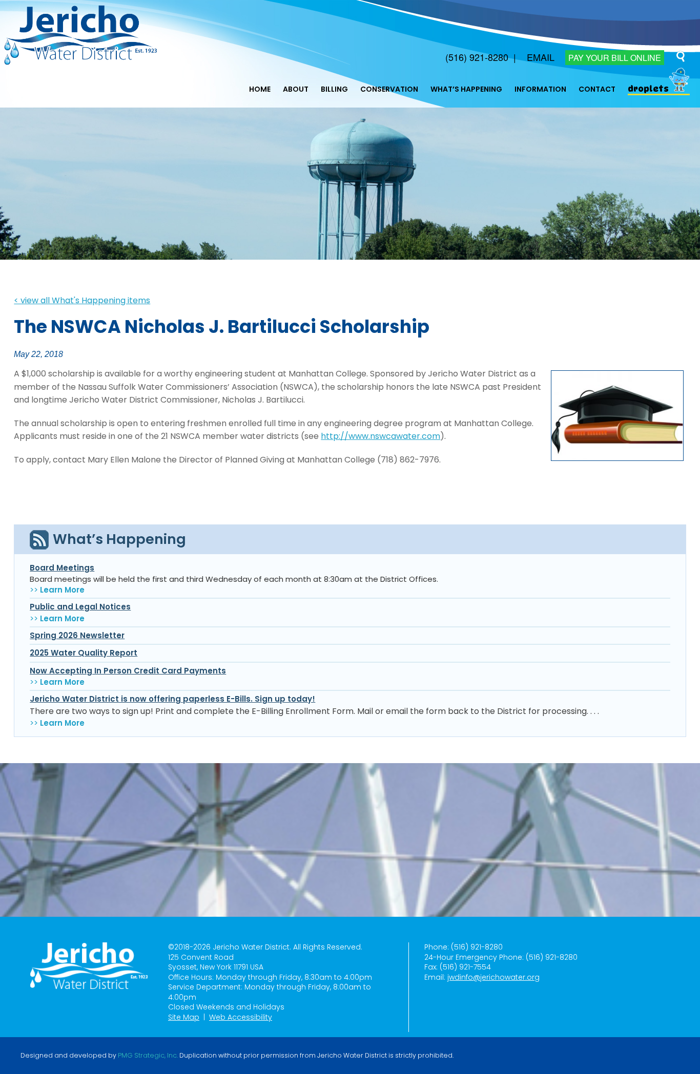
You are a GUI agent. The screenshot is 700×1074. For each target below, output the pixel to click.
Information (540, 89)
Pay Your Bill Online (614, 58)
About (295, 89)
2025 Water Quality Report (83, 652)
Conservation (389, 89)
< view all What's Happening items (82, 300)
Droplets (648, 89)
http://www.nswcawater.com (380, 436)
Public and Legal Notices (80, 606)
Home (260, 89)
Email (540, 57)
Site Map (183, 1017)
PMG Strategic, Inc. (148, 1055)
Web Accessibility (240, 1017)
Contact (597, 89)
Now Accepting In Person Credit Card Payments (128, 670)
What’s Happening (466, 89)
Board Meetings (62, 567)
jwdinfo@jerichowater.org (493, 977)
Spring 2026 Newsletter (77, 635)
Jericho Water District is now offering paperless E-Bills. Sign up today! (172, 698)
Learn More (62, 589)
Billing (334, 89)
